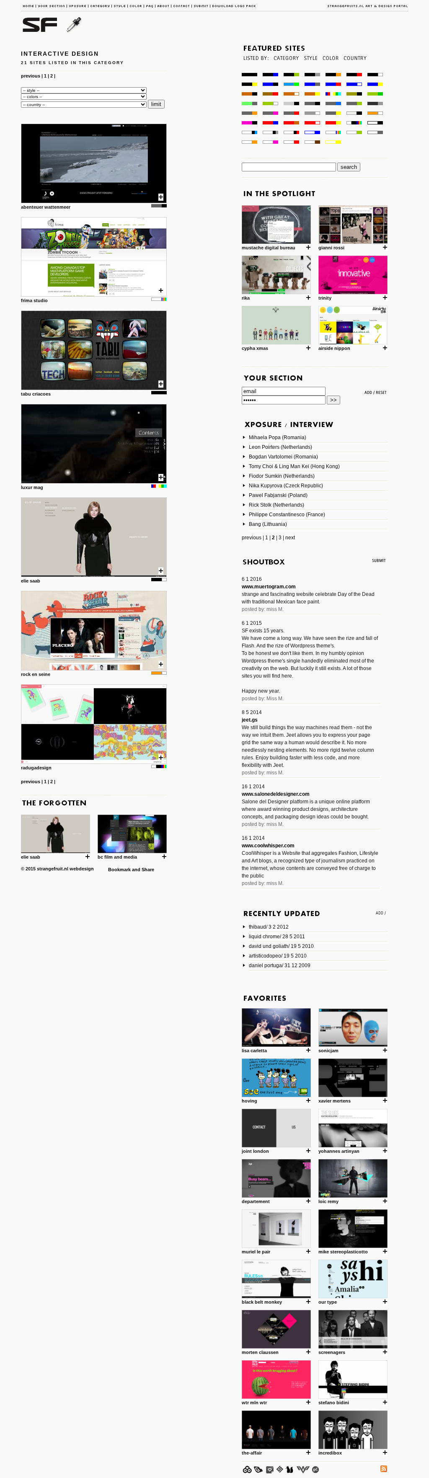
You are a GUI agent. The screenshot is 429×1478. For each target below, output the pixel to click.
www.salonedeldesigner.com (276, 794)
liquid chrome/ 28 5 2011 (277, 937)
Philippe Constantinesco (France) (287, 515)
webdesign (82, 868)
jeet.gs (250, 720)
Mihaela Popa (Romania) (277, 437)
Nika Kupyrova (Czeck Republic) (286, 486)
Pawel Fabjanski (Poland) (278, 495)
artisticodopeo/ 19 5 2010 (278, 956)
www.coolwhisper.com (268, 846)
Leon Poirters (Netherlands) (280, 447)
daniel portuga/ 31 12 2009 (279, 965)
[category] (285, 70)
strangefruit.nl (52, 868)
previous (30, 75)
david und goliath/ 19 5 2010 (281, 946)
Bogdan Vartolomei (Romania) (283, 457)
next (290, 538)
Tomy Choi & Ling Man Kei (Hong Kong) (294, 466)
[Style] (310, 70)
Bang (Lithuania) (268, 524)
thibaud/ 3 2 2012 (269, 927)
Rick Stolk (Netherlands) (276, 505)
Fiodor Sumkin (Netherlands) (282, 476)
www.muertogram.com (269, 587)
